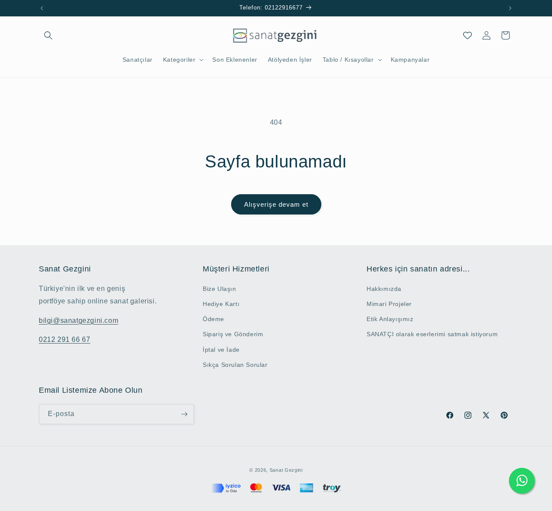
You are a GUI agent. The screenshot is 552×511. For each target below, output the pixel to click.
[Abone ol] (184, 414)
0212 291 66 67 (64, 339)
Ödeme (213, 318)
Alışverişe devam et (276, 204)
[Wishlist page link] (467, 35)
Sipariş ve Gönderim (233, 334)
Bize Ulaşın (219, 288)
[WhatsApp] (522, 481)
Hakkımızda (384, 288)
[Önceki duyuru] (41, 8)
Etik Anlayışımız (390, 318)
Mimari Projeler (389, 303)
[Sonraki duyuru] (510, 8)
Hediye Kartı (221, 303)
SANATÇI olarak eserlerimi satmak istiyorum (432, 334)
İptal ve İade (221, 349)
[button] (48, 35)
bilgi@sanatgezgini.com (78, 320)
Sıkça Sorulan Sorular (235, 364)
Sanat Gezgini (286, 470)
